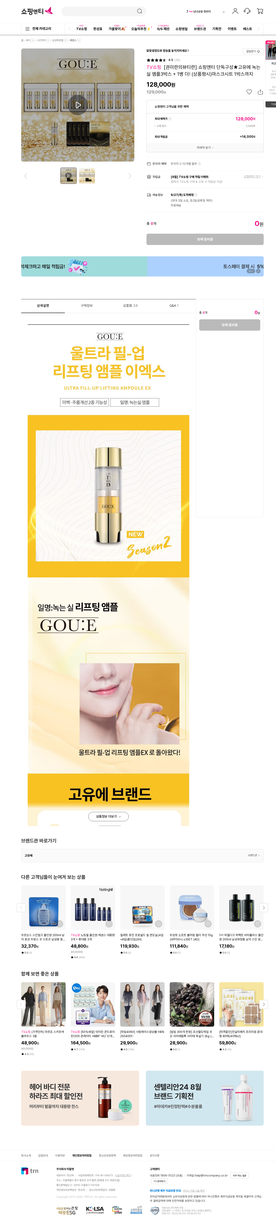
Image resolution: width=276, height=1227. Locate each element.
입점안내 (43, 1155)
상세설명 (43, 306)
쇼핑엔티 (37, 11)
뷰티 (29, 40)
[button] (70, 29)
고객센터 (247, 11)
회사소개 (26, 1155)
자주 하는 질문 (239, 1175)
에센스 (74, 40)
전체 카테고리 (41, 29)
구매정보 (87, 306)
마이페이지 (235, 11)
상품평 (130, 305)
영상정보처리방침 (132, 1155)
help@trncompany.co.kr (211, 1175)
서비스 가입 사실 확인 (194, 1190)
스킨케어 (42, 40)
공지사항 (154, 1155)
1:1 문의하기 (159, 1181)
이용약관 (60, 1155)
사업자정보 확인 (123, 1175)
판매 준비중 (205, 239)
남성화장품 (58, 40)
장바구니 (260, 11)
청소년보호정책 (107, 1155)
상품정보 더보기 (106, 816)
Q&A (174, 305)
